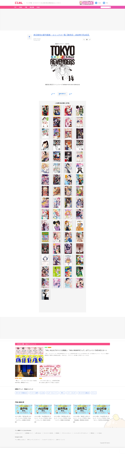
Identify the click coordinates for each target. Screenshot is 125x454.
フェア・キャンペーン (52, 392)
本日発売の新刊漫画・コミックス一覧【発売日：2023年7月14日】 (61, 35)
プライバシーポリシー (66, 433)
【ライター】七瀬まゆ (83, 392)
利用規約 (57, 433)
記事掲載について (29, 433)
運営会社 (92, 433)
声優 (26, 7)
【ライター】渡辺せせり (22, 392)
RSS (107, 2)
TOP (15, 7)
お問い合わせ (38, 433)
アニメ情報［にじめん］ (20, 439)
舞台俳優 (32, 7)
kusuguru (17, 437)
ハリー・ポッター (71, 392)
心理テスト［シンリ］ (60, 439)
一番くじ (62, 392)
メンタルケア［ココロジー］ (48, 439)
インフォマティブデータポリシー (81, 433)
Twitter (99, 2)
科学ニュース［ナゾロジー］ (33, 439)
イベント (94, 392)
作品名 (20, 7)
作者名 (38, 7)
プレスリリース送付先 (48, 433)
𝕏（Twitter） (99, 433)
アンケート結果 (34, 392)
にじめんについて (19, 433)
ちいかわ (42, 392)
